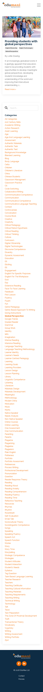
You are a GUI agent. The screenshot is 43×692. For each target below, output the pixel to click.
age (6, 134)
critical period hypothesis (16, 228)
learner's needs (12, 355)
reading (8, 482)
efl (6, 261)
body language (12, 161)
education (9, 258)
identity (8, 331)
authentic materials (13, 143)
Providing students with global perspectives (21, 43)
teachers (9, 582)
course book (10, 216)
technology (10, 604)
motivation (9, 404)
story (7, 546)
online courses (11, 422)
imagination (10, 337)
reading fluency (12, 495)
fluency (8, 298)
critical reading (12, 231)
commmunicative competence (19, 195)
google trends (11, 319)
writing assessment (13, 634)
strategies (9, 558)
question (9, 476)
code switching (12, 189)
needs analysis (11, 416)
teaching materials (13, 592)
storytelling (10, 552)
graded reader (11, 322)
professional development (16, 470)
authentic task (11, 146)
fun (6, 304)
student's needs (12, 567)
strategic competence (15, 555)
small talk (9, 519)
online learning (12, 425)
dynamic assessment (14, 255)
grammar (9, 325)
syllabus (8, 570)
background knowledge (15, 152)
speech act (10, 537)
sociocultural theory (14, 522)
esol (7, 280)
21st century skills (13, 122)
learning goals (11, 364)
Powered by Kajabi (21, 686)
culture (8, 237)
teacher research (13, 579)
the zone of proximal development (21, 616)
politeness (9, 455)
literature (9, 385)
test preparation (12, 613)
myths (7, 410)
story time (10, 549)
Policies (21, 679)
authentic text (11, 149)
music (7, 407)
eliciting (8, 264)
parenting (9, 434)
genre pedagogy (12, 307)
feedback (9, 292)
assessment (10, 140)
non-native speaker (14, 419)
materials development (15, 392)
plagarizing (9, 443)
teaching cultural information (18, 588)
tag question (11, 573)
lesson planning (12, 373)
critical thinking (12, 234)
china (7, 173)
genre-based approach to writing (20, 310)
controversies (11, 210)
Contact (21, 676)
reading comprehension (16, 492)
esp (6, 282)
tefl (6, 607)
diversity (8, 252)
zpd (6, 640)
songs (7, 528)
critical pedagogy (12, 225)
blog (7, 158)
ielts (6, 334)
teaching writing (12, 598)
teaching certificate (13, 585)
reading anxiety (12, 488)
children (8, 167)
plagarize (9, 440)
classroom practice (13, 183)
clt (6, 186)
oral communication (14, 431)
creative (8, 219)
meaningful (10, 395)
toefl (7, 619)
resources (9, 504)
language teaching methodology (20, 349)
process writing (11, 467)
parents (8, 437)
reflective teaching (13, 501)
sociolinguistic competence (17, 525)
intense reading (12, 340)
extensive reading (13, 286)
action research (12, 128)
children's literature (13, 170)
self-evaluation (11, 516)
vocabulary (10, 625)
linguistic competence (15, 379)
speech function (12, 540)
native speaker (11, 413)
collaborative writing (14, 192)
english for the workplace (16, 276)
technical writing (12, 601)
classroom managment (15, 180)
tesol (7, 610)
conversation (10, 213)
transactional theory (14, 622)
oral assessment (12, 428)
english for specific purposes (18, 273)
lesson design (11, 370)
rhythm (8, 510)
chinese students (12, 176)
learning (8, 361)
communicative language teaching (21, 204)
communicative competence (18, 201)
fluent (7, 301)
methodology (11, 398)
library (8, 376)
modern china (11, 401)
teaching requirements (15, 595)
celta (7, 164)
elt (6, 267)
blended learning (12, 155)
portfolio (8, 458)
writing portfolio (12, 637)
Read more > (10, 89)
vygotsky (9, 628)
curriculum (9, 240)
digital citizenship (11, 48)
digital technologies (26, 48)
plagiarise (9, 446)
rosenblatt (10, 513)
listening (9, 383)
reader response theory (16, 479)
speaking (9, 531)
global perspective (11, 51)
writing (8, 631)
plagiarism (9, 449)
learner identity (12, 352)
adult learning (11, 131)
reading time (11, 498)
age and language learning (17, 137)
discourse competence (15, 249)
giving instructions (13, 313)
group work (10, 328)
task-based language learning (19, 576)
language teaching (13, 346)
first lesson (10, 295)
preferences (10, 464)
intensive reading (12, 343)
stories (8, 543)
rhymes (8, 507)
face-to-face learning (15, 289)
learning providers (13, 367)
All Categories (11, 119)
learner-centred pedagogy (17, 358)
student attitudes (12, 561)
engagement (10, 270)
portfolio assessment (14, 461)
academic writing (12, 125)
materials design (12, 389)
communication (12, 198)
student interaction (13, 564)
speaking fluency (12, 534)
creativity (9, 222)
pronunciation (11, 473)
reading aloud (11, 485)
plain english (10, 452)
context (8, 207)
